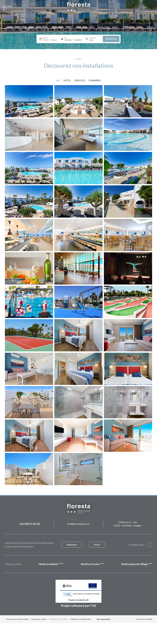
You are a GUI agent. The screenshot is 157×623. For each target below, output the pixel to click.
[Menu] (4, 7)
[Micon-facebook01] (149, 544)
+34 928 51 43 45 (29, 524)
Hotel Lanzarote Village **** (136, 564)
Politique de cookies (39, 619)
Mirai (150, 619)
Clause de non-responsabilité (17, 619)
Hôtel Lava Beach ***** (51, 564)
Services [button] (79, 80)
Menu (9, 6)
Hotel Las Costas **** (92, 564)
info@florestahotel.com (78, 524)
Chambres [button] (94, 80)
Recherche (111, 39)
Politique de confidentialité (80, 619)
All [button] (58, 80)
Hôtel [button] (67, 80)
